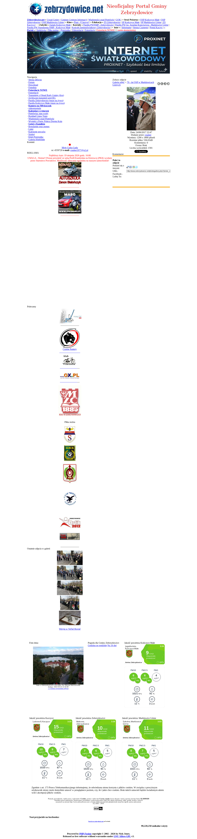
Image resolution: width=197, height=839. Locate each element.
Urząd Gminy (53, 19)
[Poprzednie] (162, 84)
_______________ (68, 367)
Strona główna (35, 79)
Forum (31, 82)
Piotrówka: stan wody (38, 113)
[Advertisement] (69, 262)
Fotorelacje (90, 30)
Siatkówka (41, 30)
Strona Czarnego (140, 27)
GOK (118, 19)
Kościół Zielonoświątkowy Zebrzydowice (91, 27)
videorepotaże (34, 108)
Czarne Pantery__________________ (69, 350)
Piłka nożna (53, 30)
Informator (126, 27)
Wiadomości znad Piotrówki (101, 19)
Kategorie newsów (37, 131)
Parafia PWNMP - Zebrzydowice (98, 25)
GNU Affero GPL (122, 836)
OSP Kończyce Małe (149, 19)
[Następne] (165, 84)
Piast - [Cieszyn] (81, 22)
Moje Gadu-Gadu (70, 147)
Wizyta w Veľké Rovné (69, 629)
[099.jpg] (141, 129)
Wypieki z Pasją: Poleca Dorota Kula (45, 121)
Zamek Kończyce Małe (60, 25)
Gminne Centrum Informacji (74, 19)
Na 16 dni (112, 645)
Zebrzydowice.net (36, 19)
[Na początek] (158, 84)
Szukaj (31, 134)
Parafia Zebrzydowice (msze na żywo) (45, 100)
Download (33, 85)
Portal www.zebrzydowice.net (96, 821)
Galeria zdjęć (118, 82)
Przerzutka (65, 30)
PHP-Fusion (85, 833)
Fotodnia (32, 87)
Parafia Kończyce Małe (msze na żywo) (46, 103)
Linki (30, 129)
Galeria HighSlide (36, 139)
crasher (148, 135)
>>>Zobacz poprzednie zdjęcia (58, 688)
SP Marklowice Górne (151, 22)
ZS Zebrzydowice (112, 22)
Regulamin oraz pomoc (39, 126)
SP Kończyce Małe (130, 22)
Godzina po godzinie (97, 645)
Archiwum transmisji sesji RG (42, 98)
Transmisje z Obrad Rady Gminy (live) (46, 95)
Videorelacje (77, 30)
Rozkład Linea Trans (37, 116)
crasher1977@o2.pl (79, 150)
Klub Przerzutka (35, 137)
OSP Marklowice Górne (53, 22)
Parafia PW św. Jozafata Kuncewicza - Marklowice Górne (141, 25)
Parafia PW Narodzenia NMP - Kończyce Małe (48, 27)
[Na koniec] (168, 84)
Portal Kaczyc (156, 27)
